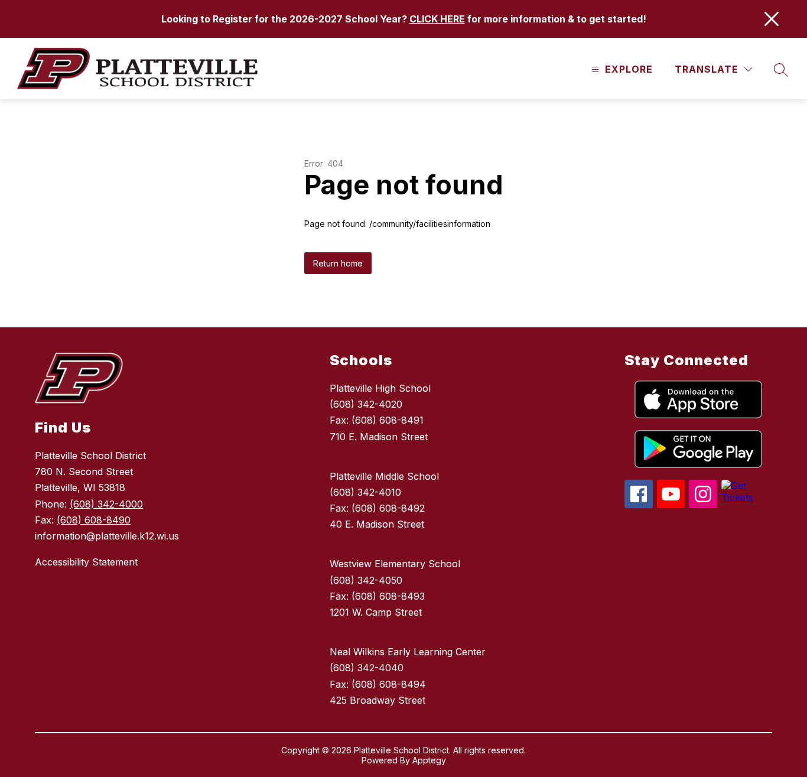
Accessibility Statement (86, 562)
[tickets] (746, 497)
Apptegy (429, 760)
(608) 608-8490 (94, 520)
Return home (338, 263)
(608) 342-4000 (106, 504)
